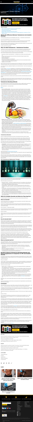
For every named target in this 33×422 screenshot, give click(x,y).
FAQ (17, 404)
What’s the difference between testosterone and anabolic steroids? (11, 28)
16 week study (8, 68)
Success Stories (3, 359)
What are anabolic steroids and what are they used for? (9, 31)
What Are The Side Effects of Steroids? (7, 338)
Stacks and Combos (27, 405)
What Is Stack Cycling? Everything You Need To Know (9, 337)
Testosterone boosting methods (6, 30)
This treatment (3, 178)
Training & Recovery (4, 354)
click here (12, 323)
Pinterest (19, 413)
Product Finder (19, 406)
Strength (26, 404)
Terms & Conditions (28, 420)
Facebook (19, 414)
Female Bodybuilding (28, 406)
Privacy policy (23, 420)
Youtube (19, 415)
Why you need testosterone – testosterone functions (9, 29)
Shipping (18, 405)
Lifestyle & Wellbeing (4, 358)
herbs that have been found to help (12, 151)
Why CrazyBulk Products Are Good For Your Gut (9, 341)
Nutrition (2, 355)
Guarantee (18, 407)
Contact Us (18, 403)
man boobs (15, 305)
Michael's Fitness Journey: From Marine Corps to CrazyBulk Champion (12, 346)
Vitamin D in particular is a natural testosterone (19, 123)
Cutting (26, 403)
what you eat (6, 95)
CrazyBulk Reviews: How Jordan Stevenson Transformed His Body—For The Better (14, 349)
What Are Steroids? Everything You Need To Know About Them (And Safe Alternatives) (15, 336)
